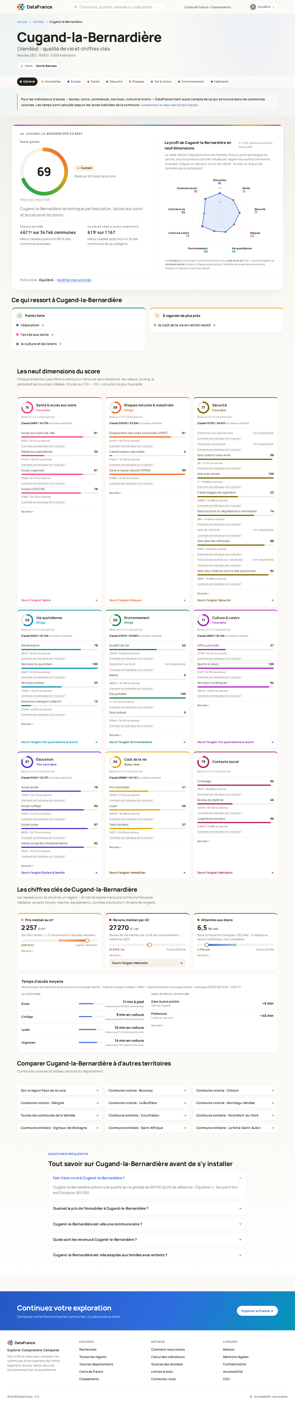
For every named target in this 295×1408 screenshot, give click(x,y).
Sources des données (167, 1364)
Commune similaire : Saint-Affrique (136, 1127)
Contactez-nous (163, 1379)
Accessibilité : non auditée (271, 1397)
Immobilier (53, 81)
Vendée (38, 22)
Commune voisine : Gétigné (42, 1103)
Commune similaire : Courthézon (134, 1115)
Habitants (221, 81)
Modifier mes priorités (74, 280)
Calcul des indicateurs (168, 1357)
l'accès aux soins (35, 334)
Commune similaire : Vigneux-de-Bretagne (54, 1127)
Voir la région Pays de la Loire (43, 1090)
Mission (228, 1349)
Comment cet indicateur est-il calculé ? (43, 446)
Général (29, 81)
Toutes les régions (92, 1357)
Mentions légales (235, 1357)
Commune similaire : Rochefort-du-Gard (227, 1115)
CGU (226, 1379)
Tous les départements (96, 1364)
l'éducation (30, 325)
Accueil (22, 22)
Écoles (76, 81)
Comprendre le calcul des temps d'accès (169, 105)
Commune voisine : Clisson (217, 1090)
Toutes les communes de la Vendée (48, 1115)
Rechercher (88, 1349)
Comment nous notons (168, 1349)
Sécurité (116, 81)
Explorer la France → (257, 1311)
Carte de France (91, 1371)
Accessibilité (233, 1371)
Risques (138, 81)
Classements (220, 7)
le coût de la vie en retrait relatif (184, 325)
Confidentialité (234, 1364)
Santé (95, 81)
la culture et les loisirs (39, 343)
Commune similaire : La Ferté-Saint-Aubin (228, 1127)
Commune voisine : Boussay (131, 1090)
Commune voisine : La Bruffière (133, 1103)
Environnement (193, 81)
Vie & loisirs (162, 81)
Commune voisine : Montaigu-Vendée (225, 1103)
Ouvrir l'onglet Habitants (130, 963)
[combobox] (121, 7)
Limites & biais (162, 1371)
